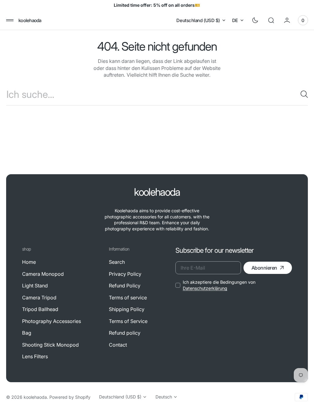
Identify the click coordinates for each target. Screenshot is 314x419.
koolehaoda (35, 397)
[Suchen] (302, 94)
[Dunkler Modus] (255, 20)
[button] (9, 20)
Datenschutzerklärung (205, 288)
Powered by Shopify (69, 397)
